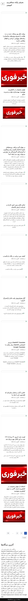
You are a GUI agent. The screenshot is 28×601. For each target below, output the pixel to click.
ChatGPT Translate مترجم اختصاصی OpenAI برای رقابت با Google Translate (15, 345)
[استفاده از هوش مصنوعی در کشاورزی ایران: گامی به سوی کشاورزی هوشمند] (14, 474)
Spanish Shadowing (6, 551)
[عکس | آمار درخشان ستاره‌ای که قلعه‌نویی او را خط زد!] (14, 380)
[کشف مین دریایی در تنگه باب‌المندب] (14, 244)
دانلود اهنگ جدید (21, 555)
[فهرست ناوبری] (2, 4)
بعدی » (24, 537)
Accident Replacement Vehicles (10, 594)
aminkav (22, 43)
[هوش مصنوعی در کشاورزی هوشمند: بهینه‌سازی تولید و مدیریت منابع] (14, 77)
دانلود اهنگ (13, 586)
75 (8, 533)
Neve (19, 599)
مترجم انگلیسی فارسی (7, 561)
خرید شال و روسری (18, 582)
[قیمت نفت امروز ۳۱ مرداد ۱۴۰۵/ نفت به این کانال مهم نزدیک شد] (14, 424)
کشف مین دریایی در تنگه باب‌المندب (14, 256)
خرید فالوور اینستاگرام (19, 551)
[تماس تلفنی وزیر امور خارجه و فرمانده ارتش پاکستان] (14, 192)
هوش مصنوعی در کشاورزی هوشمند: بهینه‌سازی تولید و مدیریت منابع (14, 92)
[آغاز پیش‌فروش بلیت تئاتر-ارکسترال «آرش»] (14, 286)
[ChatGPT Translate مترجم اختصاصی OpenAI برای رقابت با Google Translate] (14, 330)
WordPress (10, 599)
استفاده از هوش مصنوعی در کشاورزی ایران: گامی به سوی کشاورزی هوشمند (16, 489)
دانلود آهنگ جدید (14, 565)
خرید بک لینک (4, 555)
